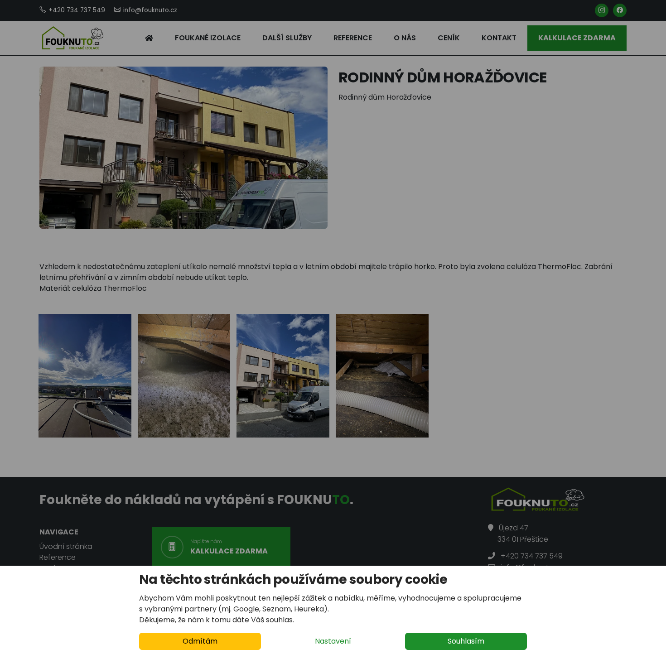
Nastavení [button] (333, 641)
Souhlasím (466, 641)
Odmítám (200, 641)
